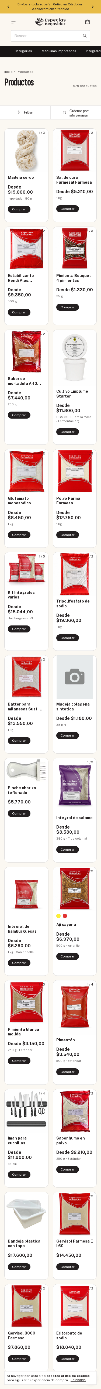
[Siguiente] (93, 6)
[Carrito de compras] (87, 22)
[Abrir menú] (13, 22)
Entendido (78, 1380)
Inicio (8, 72)
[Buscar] (84, 36)
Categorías (23, 51)
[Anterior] (8, 6)
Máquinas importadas (59, 51)
